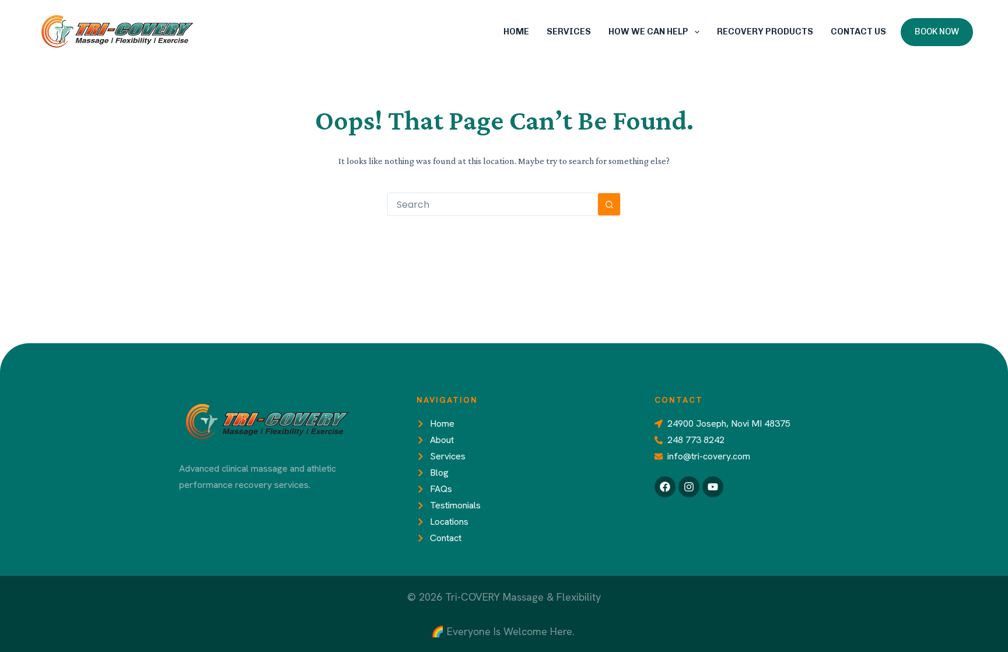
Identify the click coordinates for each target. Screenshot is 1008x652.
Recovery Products (765, 31)
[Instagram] (688, 486)
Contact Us (858, 31)
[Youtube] (712, 486)
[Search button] (609, 204)
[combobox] (493, 204)
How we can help (648, 31)
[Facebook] (665, 486)
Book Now (937, 31)
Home (516, 31)
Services (569, 31)
